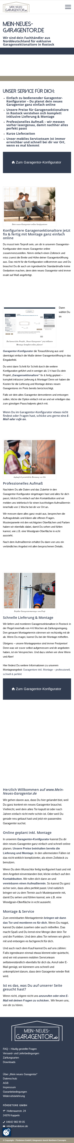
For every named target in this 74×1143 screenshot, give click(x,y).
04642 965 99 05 (15, 1121)
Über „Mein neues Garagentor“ (20, 1074)
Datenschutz (10, 1078)
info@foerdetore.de (17, 1126)
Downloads (9, 1062)
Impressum (9, 1087)
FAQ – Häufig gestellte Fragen (20, 1048)
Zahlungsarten (11, 1057)
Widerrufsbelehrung (14, 1096)
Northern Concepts (57, 1140)
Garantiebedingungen (15, 1091)
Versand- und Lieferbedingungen (21, 1053)
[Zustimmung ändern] (7, 1132)
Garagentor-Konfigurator (33, 839)
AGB (5, 1082)
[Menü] (66, 7)
